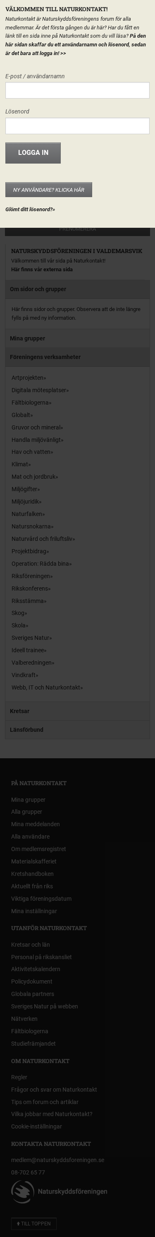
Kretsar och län (30, 944)
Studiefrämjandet (33, 1043)
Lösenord (17, 111)
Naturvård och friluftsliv (42, 538)
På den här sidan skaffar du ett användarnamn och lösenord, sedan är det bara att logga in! (75, 44)
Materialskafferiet (34, 861)
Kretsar (19, 711)
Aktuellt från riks (32, 886)
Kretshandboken (32, 873)
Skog (18, 613)
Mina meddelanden (35, 824)
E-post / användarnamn (35, 76)
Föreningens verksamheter (45, 357)
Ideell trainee (28, 650)
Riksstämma (28, 601)
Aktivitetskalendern (35, 969)
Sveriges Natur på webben (44, 1006)
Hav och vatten (31, 452)
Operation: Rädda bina (40, 563)
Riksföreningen (31, 576)
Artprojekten (27, 377)
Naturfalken (27, 514)
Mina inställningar (34, 911)
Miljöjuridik (25, 501)
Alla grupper (26, 811)
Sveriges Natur (30, 637)
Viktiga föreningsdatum (41, 898)
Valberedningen (32, 662)
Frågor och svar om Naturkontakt (54, 1089)
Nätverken (24, 1018)
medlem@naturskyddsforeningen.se (57, 1160)
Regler (19, 1077)
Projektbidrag (29, 551)
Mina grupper (27, 338)
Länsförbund (26, 729)
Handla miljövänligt (36, 439)
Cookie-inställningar (36, 1126)
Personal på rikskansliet (41, 957)
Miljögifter (24, 489)
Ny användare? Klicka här (48, 190)
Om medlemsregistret (38, 849)
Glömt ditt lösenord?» (30, 209)
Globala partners (32, 994)
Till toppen (35, 1224)
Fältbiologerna (30, 402)
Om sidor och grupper (38, 289)
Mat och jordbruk (33, 476)
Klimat (20, 464)
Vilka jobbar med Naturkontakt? (52, 1114)
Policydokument (31, 981)
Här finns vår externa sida (42, 269)
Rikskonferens (30, 588)
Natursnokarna (31, 526)
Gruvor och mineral (36, 427)
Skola (19, 625)
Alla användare (30, 836)
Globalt (21, 415)
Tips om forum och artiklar (45, 1102)
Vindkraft (24, 675)
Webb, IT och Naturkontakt (46, 687)
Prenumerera (77, 229)
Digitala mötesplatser (39, 390)
